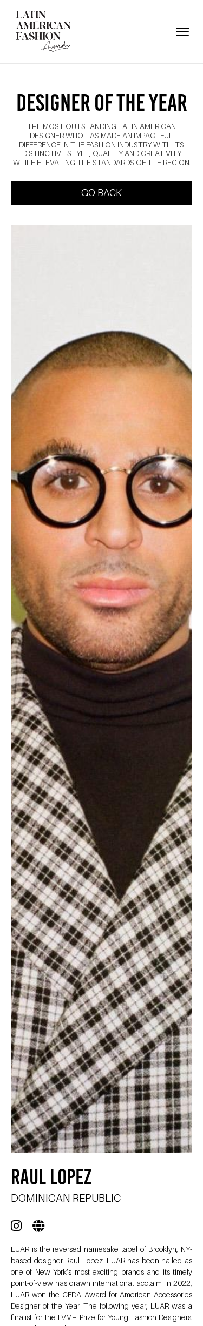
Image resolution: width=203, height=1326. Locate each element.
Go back (101, 192)
